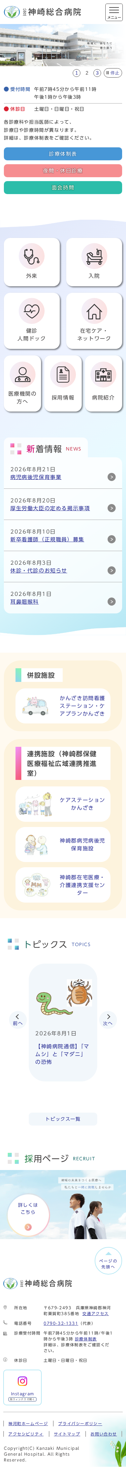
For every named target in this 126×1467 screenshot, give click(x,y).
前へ (18, 1023)
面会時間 (63, 187)
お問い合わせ (103, 1434)
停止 (115, 73)
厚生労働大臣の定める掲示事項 (50, 508)
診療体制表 (63, 153)
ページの (108, 1264)
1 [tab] (76, 73)
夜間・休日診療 (63, 170)
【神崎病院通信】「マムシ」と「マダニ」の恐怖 (62, 1054)
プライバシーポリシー (80, 1423)
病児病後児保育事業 (35, 477)
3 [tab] (97, 73)
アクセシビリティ (26, 1434)
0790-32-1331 (61, 1323)
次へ (108, 1023)
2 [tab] (87, 73)
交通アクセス (95, 1313)
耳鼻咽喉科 (24, 601)
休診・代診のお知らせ (38, 570)
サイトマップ (67, 1434)
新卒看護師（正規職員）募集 (47, 539)
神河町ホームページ (28, 1423)
